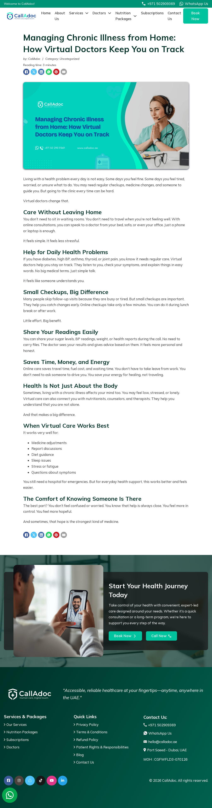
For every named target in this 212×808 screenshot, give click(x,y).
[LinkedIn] (41, 72)
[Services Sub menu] (87, 13)
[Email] (64, 72)
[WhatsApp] (49, 72)
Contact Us (174, 16)
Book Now (195, 16)
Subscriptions (152, 13)
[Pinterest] (56, 72)
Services (76, 13)
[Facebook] (26, 72)
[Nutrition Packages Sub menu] (135, 16)
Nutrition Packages (123, 16)
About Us (60, 16)
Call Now (159, 636)
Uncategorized (70, 59)
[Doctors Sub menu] (109, 13)
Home (46, 13)
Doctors (99, 13)
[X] (34, 72)
